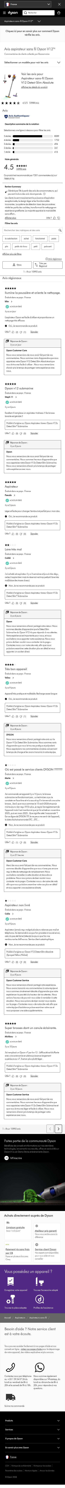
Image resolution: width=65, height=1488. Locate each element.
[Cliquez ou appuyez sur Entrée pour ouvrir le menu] (4, 13)
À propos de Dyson (14, 1438)
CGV (7, 1466)
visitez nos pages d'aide (31, 1349)
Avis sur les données (47, 1470)
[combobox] (27, 4)
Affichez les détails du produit (34, 87)
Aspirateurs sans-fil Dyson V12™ (18, 21)
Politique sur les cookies (42, 1466)
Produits (9, 1420)
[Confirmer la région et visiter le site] (59, 4)
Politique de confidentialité (21, 1466)
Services (9, 1429)
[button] (32, 33)
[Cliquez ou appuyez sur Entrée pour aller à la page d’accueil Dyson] (13, 14)
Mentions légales (31, 1470)
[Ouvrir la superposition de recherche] (39, 12)
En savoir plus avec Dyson (17, 1447)
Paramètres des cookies (13, 1470)
